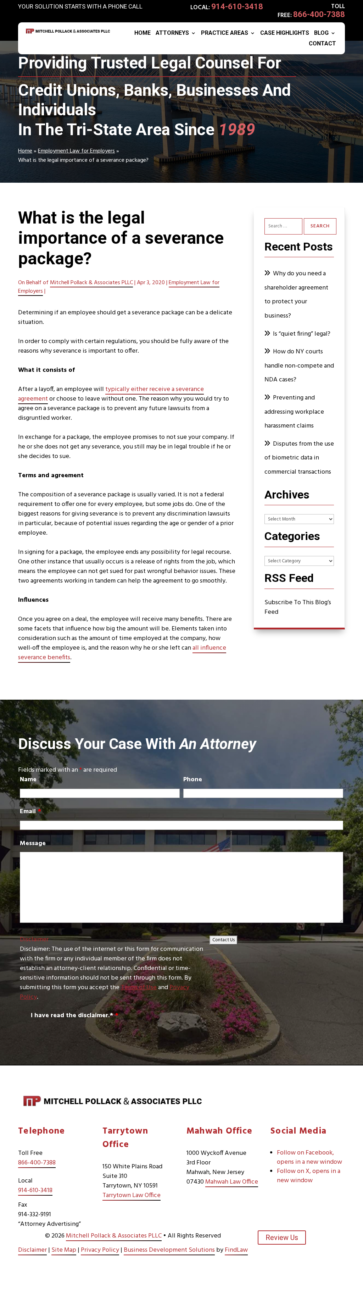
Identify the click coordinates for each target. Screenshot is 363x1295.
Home (142, 33)
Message (33, 843)
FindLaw (236, 1250)
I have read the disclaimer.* (74, 1015)
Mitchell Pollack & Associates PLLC (91, 282)
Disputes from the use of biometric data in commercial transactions (299, 458)
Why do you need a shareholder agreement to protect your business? (296, 295)
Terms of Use (139, 987)
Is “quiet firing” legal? (301, 334)
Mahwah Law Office (231, 1182)
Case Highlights (284, 33)
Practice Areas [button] (224, 33)
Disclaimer (34, 940)
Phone (192, 780)
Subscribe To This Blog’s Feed (297, 607)
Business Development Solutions (169, 1250)
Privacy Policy (100, 1250)
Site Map (63, 1250)
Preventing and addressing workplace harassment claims (294, 412)
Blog (321, 33)
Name (28, 780)
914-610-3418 (237, 6)
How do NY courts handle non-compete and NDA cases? (299, 366)
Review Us (282, 1237)
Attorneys (172, 33)
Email (30, 811)
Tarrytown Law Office (131, 1195)
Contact (322, 44)
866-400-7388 (319, 14)
